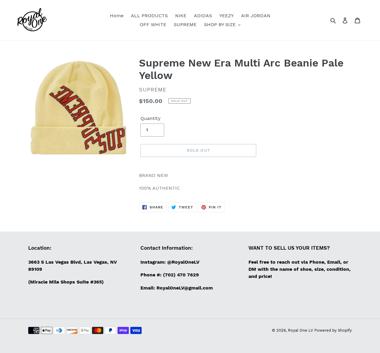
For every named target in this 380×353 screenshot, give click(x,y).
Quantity (150, 118)
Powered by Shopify (333, 330)
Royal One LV (300, 330)
